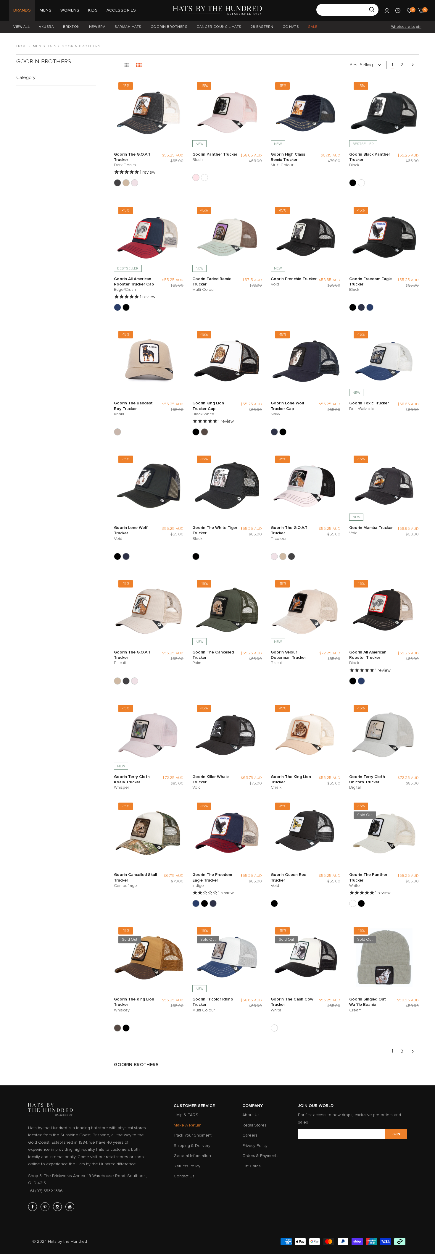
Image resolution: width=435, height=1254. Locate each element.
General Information (192, 1155)
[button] (177, 88)
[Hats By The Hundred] (217, 10)
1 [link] (392, 64)
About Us (251, 1114)
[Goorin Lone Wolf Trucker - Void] (282, 431)
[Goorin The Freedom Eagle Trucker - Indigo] (369, 307)
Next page (413, 65)
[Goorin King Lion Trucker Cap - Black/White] (195, 431)
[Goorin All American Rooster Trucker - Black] (126, 307)
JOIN (396, 1134)
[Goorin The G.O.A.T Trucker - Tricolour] (134, 182)
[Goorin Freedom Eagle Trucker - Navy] (361, 307)
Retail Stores (254, 1125)
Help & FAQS (186, 1114)
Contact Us (184, 1176)
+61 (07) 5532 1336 (45, 1190)
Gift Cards (251, 1166)
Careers (249, 1135)
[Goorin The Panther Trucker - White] (204, 177)
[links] (33, 1206)
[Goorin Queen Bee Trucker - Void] (274, 903)
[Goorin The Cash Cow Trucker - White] (274, 1028)
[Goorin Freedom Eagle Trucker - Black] (352, 307)
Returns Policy (187, 1166)
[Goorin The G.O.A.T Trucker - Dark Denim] (117, 182)
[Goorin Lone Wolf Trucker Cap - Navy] (274, 431)
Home (22, 46)
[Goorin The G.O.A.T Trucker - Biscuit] (126, 182)
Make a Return (188, 1125)
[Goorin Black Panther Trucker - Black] (352, 182)
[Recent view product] (397, 10)
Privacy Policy (255, 1145)
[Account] (386, 10)
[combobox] (347, 10)
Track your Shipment (193, 1135)
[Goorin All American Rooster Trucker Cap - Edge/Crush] (117, 307)
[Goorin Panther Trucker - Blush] (195, 177)
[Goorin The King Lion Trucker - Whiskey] (204, 431)
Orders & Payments (260, 1155)
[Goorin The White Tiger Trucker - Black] (195, 556)
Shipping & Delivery (192, 1145)
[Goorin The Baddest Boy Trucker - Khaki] (117, 431)
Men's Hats (45, 46)
